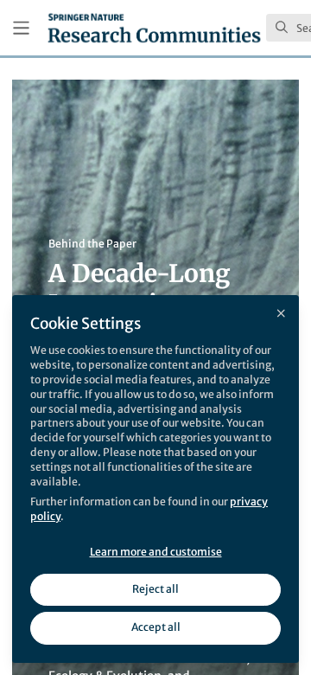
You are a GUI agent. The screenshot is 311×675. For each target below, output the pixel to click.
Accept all (156, 626)
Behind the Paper (92, 243)
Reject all (155, 588)
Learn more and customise (156, 551)
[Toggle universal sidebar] (21, 28)
